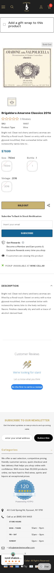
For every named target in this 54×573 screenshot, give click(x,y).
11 (7, 255)
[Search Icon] (15, 7)
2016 (6, 186)
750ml (6, 165)
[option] (27, 67)
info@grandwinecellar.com (22, 547)
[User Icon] (41, 7)
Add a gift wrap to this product (25, 24)
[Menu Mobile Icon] (3, 7)
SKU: (4, 123)
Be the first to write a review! (27, 387)
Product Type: (8, 127)
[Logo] (27, 7)
